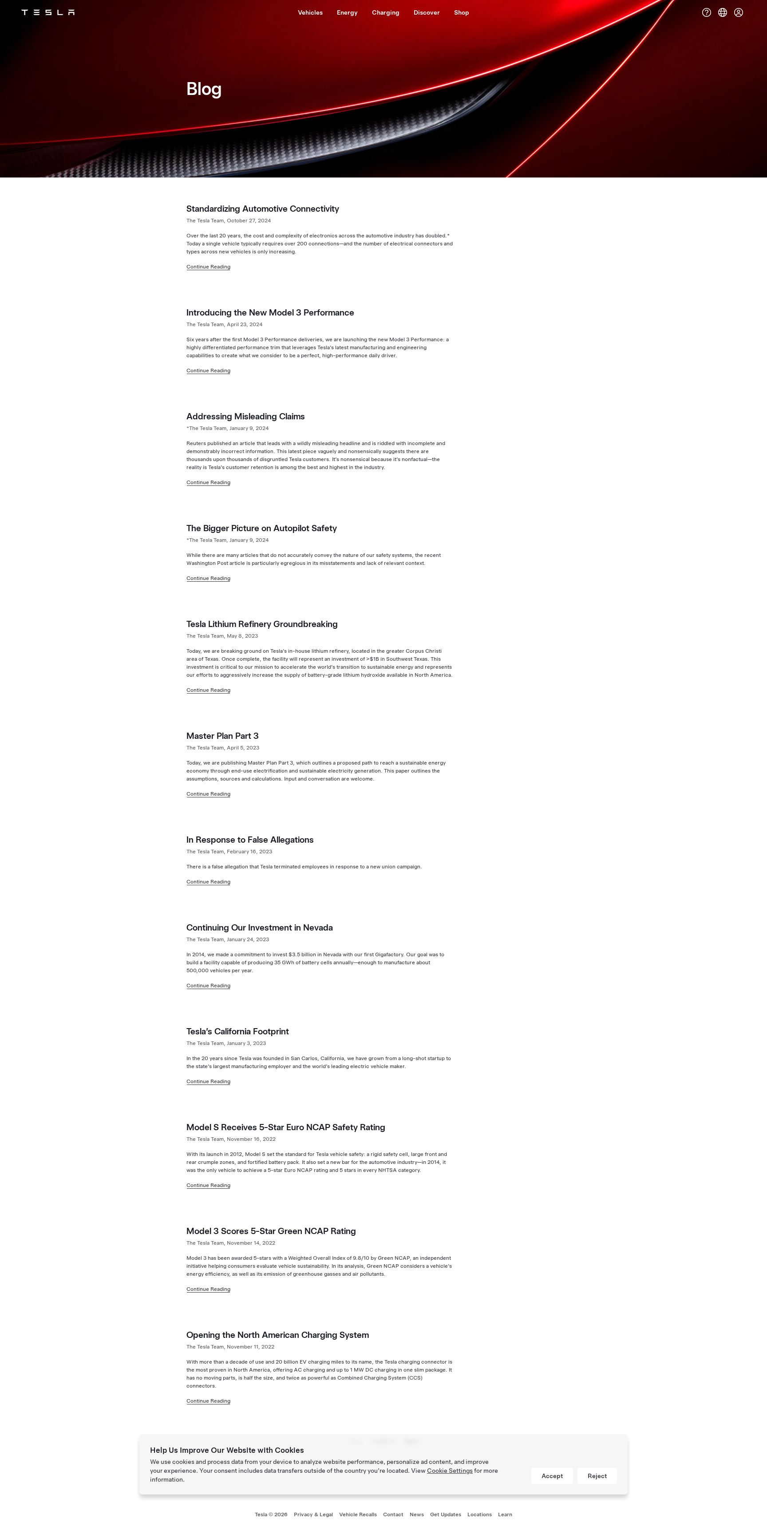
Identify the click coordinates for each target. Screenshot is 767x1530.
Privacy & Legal (313, 1514)
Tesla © (271, 1514)
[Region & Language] (723, 12)
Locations (479, 1514)
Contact (393, 1514)
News (417, 1514)
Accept (552, 1475)
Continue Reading (208, 267)
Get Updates (445, 1514)
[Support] (707, 12)
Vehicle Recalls (358, 1514)
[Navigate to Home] (48, 12)
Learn (505, 1514)
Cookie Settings (450, 1470)
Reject (597, 1475)
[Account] (738, 12)
